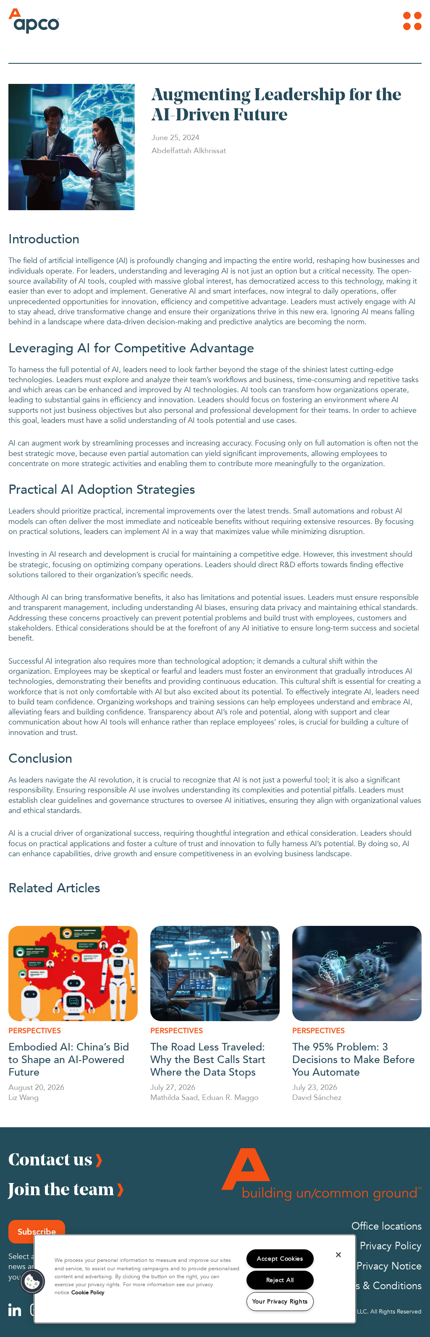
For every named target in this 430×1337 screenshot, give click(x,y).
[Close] (338, 1255)
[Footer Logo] (321, 1174)
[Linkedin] (14, 1309)
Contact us (50, 1159)
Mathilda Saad (174, 1097)
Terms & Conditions (378, 1286)
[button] (32, 1281)
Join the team (61, 1189)
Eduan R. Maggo (230, 1097)
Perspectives (34, 1031)
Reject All (280, 1280)
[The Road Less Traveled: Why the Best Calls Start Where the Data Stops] (215, 973)
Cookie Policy (87, 1292)
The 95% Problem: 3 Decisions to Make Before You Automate (353, 1059)
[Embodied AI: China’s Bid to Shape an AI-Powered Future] (73, 973)
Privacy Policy (391, 1246)
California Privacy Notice (366, 1266)
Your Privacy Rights (280, 1302)
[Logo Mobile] (23, 21)
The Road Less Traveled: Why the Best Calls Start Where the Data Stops (207, 1059)
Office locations (386, 1226)
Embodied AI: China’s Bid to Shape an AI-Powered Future (68, 1059)
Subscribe (37, 1231)
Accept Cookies (280, 1259)
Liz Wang (23, 1097)
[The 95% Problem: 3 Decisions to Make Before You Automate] (357, 973)
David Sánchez (316, 1097)
